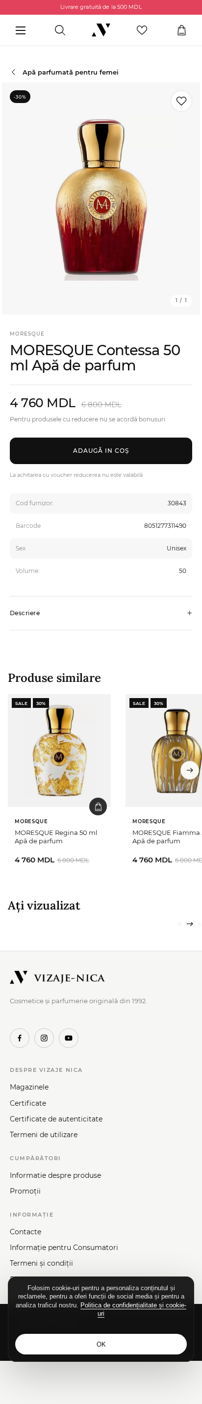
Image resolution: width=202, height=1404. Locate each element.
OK (101, 1344)
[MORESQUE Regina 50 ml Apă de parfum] (59, 750)
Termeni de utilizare (43, 1134)
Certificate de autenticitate (56, 1119)
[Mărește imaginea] (101, 198)
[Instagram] (44, 1038)
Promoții (25, 1191)
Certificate (28, 1103)
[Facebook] (19, 1038)
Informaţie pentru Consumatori (64, 1247)
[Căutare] (60, 30)
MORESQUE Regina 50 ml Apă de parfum (56, 837)
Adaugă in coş (100, 450)
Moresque (27, 334)
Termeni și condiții (41, 1263)
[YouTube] (68, 1038)
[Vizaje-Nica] (101, 30)
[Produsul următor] (189, 770)
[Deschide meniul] (20, 30)
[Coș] (181, 30)
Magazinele (29, 1087)
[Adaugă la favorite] (181, 101)
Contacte (25, 1231)
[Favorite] (141, 30)
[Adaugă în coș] (98, 806)
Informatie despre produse (55, 1175)
